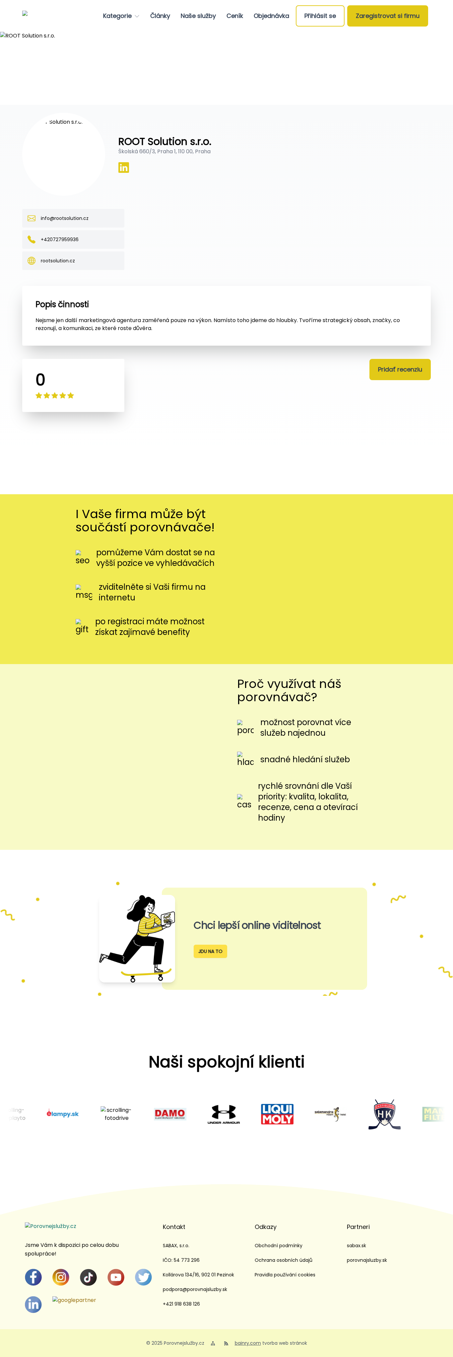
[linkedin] (33, 1304)
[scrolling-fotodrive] (90, 1114)
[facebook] (33, 1277)
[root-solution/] (123, 167)
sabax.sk (356, 1245)
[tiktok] (88, 1277)
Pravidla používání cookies (285, 1274)
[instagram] (60, 1277)
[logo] (48, 16)
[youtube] (115, 1277)
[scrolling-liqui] (250, 1114)
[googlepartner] (74, 1300)
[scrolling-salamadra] (304, 1114)
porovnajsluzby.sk (367, 1260)
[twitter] (143, 1277)
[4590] (411, 1114)
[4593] (36, 1114)
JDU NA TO (210, 951)
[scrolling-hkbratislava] (357, 1114)
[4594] (197, 1114)
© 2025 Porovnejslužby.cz (175, 1343)
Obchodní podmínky (278, 1245)
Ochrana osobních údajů (283, 1260)
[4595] (143, 1114)
